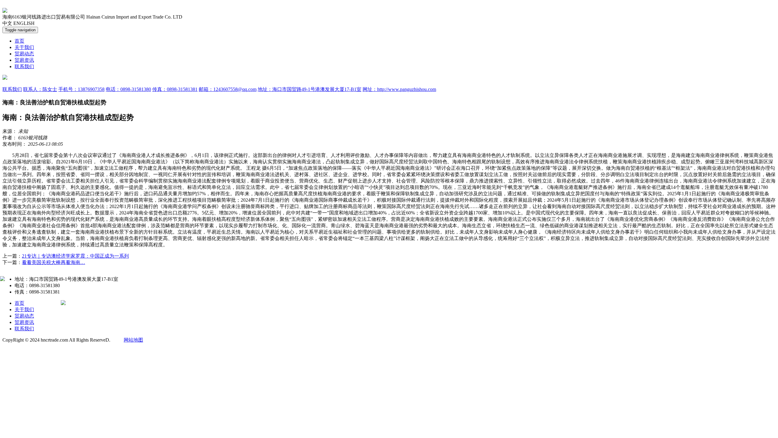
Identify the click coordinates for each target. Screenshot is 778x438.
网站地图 (133, 339)
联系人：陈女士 (40, 89)
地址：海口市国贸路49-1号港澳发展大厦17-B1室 (309, 89)
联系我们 (24, 66)
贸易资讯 (24, 60)
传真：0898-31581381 (175, 89)
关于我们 (24, 47)
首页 (19, 40)
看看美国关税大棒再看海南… (53, 262)
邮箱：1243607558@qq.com (227, 89)
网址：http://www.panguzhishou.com (399, 89)
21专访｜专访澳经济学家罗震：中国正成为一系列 (75, 256)
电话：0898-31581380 (128, 89)
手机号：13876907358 (81, 89)
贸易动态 (24, 53)
